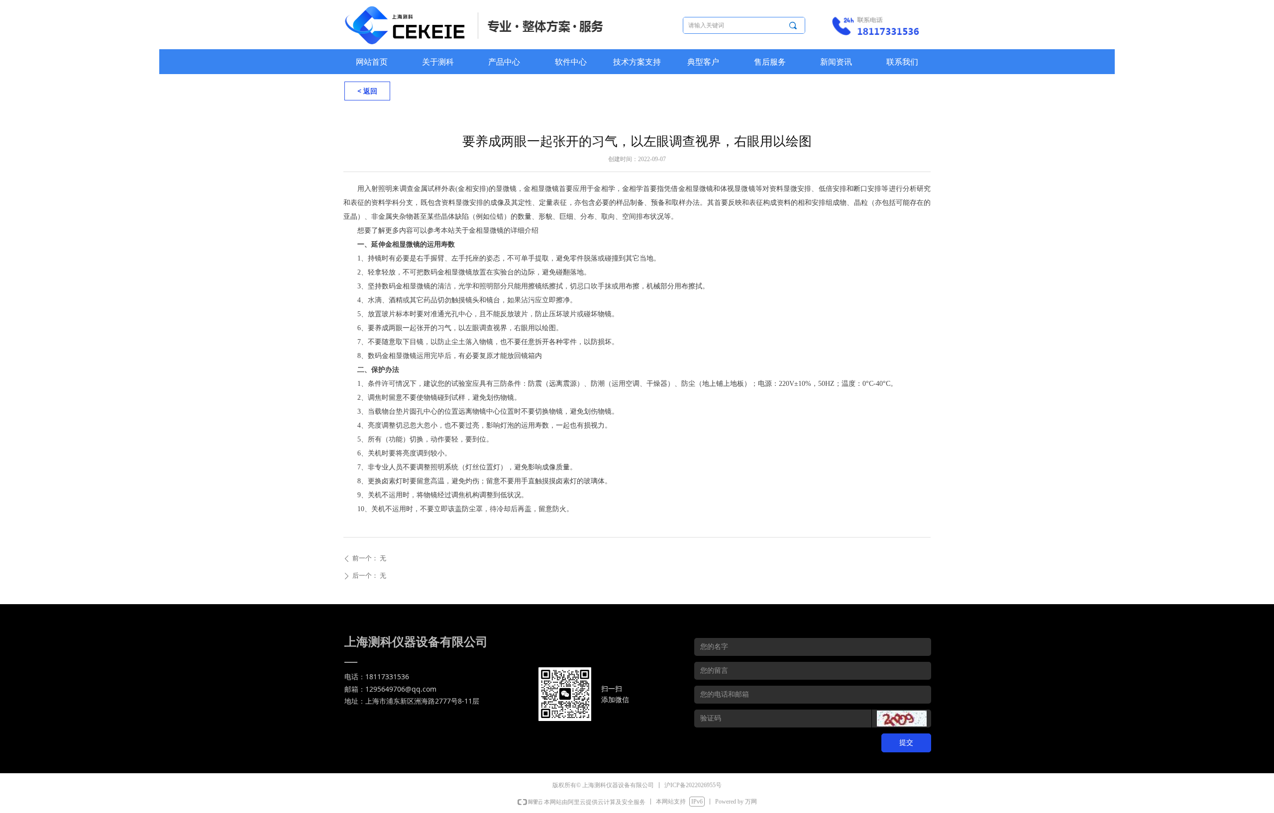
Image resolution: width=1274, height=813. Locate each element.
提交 (906, 742)
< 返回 (367, 90)
